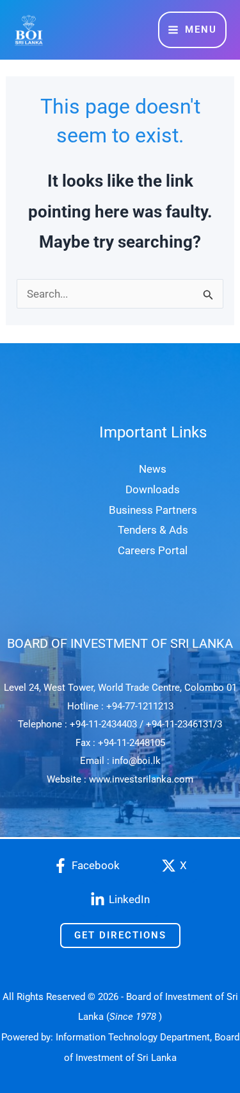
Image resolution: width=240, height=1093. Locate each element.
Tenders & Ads (153, 529)
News (152, 468)
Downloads (152, 489)
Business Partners (153, 510)
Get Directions (120, 935)
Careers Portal (153, 550)
